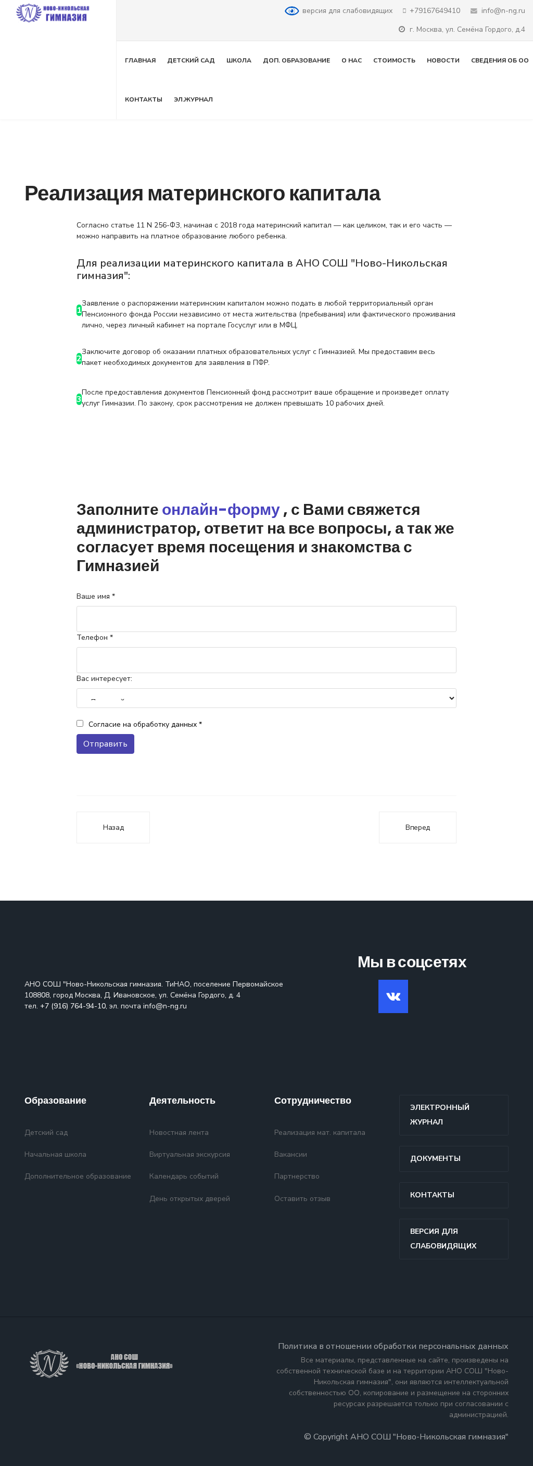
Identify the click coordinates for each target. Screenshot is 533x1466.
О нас (351, 60)
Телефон (95, 637)
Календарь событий (184, 1176)
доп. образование (296, 60)
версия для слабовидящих (347, 11)
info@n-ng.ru (503, 11)
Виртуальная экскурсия (189, 1154)
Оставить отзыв (302, 1199)
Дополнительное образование (77, 1176)
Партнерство (297, 1176)
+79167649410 (435, 11)
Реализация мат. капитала (319, 1133)
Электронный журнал (439, 1115)
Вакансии (290, 1154)
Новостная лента (179, 1133)
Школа (238, 60)
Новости (443, 60)
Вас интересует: (104, 679)
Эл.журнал (193, 99)
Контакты (143, 99)
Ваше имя (96, 596)
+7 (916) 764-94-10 (73, 1006)
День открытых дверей (189, 1199)
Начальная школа (55, 1154)
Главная (140, 60)
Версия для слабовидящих (443, 1239)
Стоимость (394, 60)
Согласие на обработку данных (145, 724)
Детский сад (191, 60)
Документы (435, 1159)
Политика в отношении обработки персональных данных (393, 1346)
